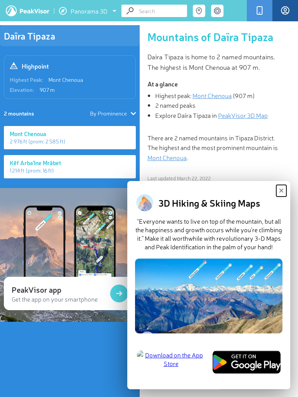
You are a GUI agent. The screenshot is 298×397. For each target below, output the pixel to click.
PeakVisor (27, 10)
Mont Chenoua (66, 79)
